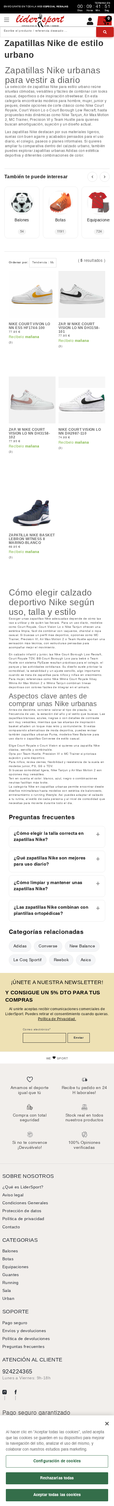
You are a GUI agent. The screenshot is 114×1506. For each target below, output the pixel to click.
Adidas (20, 946)
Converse (48, 946)
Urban (8, 1298)
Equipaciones (15, 1266)
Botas (7, 1258)
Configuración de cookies (57, 1461)
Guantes (10, 1274)
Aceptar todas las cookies (57, 1495)
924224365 (17, 1371)
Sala (6, 1290)
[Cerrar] (107, 1423)
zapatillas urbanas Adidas (55, 150)
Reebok (61, 960)
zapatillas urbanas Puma (39, 734)
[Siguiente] (105, 177)
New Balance (82, 946)
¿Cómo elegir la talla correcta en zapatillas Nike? (49, 837)
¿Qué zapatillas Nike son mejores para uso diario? (50, 861)
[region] (57, 1460)
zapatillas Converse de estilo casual (53, 738)
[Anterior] (92, 177)
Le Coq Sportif (27, 960)
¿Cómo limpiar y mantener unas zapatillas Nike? (48, 886)
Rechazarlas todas (57, 1478)
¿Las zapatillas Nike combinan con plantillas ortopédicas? (51, 910)
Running (10, 1282)
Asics (86, 960)
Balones (10, 1251)
